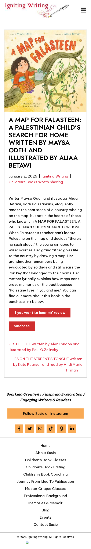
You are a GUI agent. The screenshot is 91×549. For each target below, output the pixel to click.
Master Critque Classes (45, 488)
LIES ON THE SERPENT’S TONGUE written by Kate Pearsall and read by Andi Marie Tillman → (46, 365)
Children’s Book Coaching (45, 474)
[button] (45, 413)
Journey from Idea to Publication (45, 481)
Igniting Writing (55, 176)
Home (46, 445)
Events (45, 517)
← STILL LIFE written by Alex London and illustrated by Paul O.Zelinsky (44, 347)
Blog (46, 510)
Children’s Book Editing (45, 467)
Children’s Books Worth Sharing (36, 182)
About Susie (45, 452)
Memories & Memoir (45, 503)
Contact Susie (45, 524)
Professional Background (45, 495)
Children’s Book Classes (45, 460)
